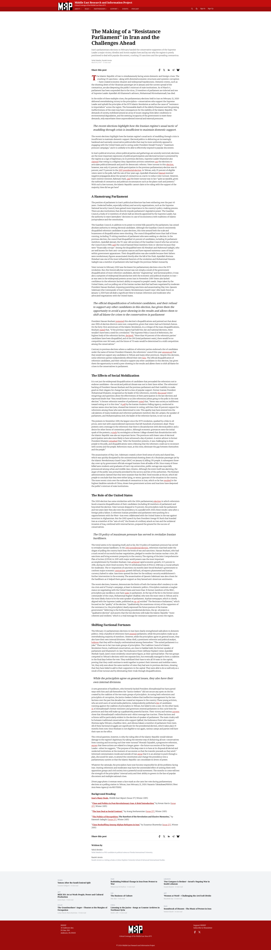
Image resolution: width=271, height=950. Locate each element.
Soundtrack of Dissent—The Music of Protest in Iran (187, 908)
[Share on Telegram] (173, 70)
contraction (120, 570)
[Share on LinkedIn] (168, 70)
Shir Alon (114, 898)
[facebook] (194, 932)
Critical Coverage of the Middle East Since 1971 (90, 5)
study (114, 432)
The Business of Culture (121, 895)
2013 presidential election (136, 548)
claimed (95, 161)
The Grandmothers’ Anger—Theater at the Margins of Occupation (82, 908)
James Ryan (61, 900)
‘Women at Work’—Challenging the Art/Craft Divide (187, 895)
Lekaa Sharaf (62, 913)
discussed (162, 393)
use (156, 161)
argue (140, 754)
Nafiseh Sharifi (169, 911)
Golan (60, 905)
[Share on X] (164, 70)
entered (132, 634)
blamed (162, 173)
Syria (113, 905)
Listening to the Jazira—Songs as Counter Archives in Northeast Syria (135, 908)
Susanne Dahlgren (64, 885)
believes (95, 642)
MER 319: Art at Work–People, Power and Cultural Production (80, 895)
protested (120, 321)
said (128, 179)
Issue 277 (150, 811)
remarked (113, 441)
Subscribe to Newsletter (202, 928)
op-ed (137, 601)
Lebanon (167, 879)
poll (124, 404)
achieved (135, 562)
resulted (167, 480)
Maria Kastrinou (72, 913)
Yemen (60, 880)
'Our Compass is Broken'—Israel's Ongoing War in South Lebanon (187, 882)
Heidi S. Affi (114, 913)
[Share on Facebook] (159, 70)
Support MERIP (199, 925)
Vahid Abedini (96, 60)
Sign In (202, 9)
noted (141, 401)
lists (144, 358)
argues (94, 745)
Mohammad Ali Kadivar (118, 887)
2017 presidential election (130, 170)
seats (127, 593)
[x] (199, 932)
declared (129, 335)
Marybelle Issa (168, 898)
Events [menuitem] (125, 9)
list (157, 703)
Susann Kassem (169, 887)
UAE (112, 893)
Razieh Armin (107, 60)
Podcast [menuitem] (135, 9)
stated (102, 330)
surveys (175, 711)
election (169, 164)
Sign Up (210, 9)
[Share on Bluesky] (178, 70)
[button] (79, 8)
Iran (112, 879)
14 (92, 709)
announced (167, 352)
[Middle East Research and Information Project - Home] (65, 5)
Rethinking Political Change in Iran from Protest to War (134, 882)
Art (59, 892)
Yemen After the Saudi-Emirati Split (74, 882)
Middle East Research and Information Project (103, 2)
